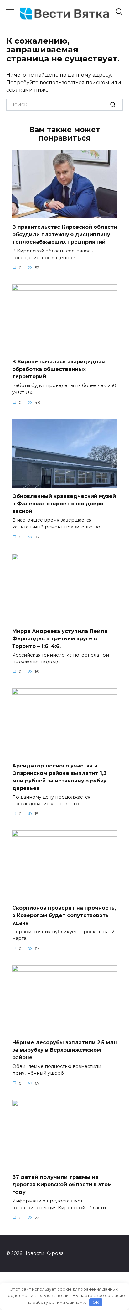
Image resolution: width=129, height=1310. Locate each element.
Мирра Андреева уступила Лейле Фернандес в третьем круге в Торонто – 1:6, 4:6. (60, 638)
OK (95, 1302)
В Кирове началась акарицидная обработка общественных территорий (58, 369)
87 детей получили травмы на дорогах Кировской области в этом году (62, 1184)
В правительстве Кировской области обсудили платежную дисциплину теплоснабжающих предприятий (64, 234)
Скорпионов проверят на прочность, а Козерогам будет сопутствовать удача (64, 915)
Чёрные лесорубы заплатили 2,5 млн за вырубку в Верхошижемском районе (64, 1050)
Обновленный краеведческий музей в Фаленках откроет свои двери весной (64, 503)
